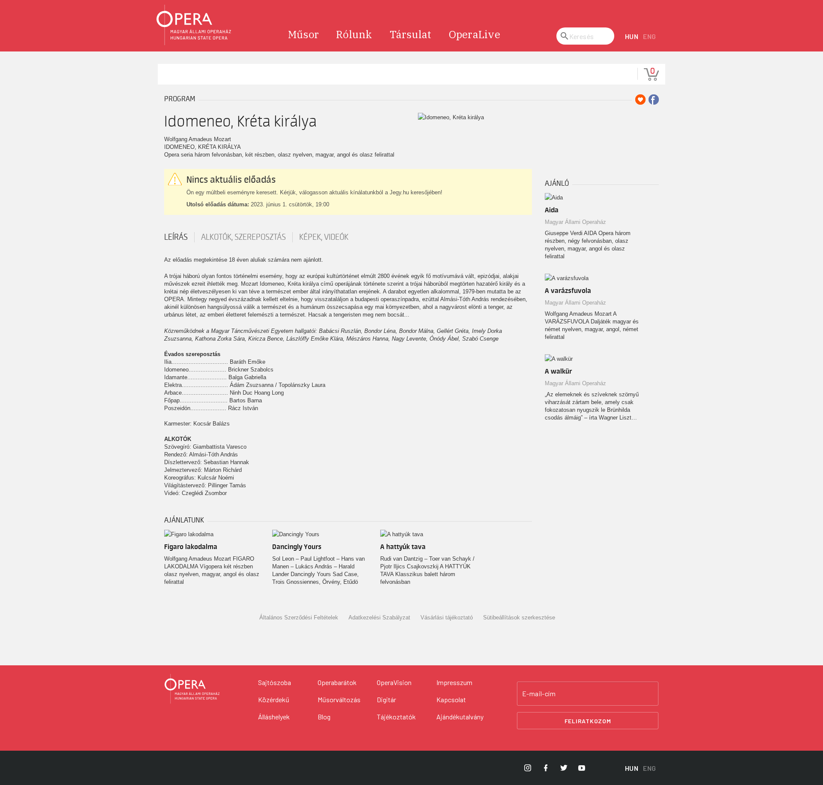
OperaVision (394, 682)
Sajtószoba (274, 682)
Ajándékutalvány (460, 717)
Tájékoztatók (396, 717)
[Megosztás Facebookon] (654, 99)
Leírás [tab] (176, 237)
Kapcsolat (451, 699)
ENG (649, 36)
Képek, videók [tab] (323, 237)
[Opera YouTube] (582, 768)
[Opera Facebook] (546, 768)
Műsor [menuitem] (303, 34)
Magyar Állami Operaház (575, 222)
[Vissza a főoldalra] (194, 25)
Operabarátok (337, 682)
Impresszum (454, 682)
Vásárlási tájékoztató (447, 617)
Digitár (386, 699)
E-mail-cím (539, 693)
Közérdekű (273, 699)
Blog (324, 717)
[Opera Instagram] (528, 768)
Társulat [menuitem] (411, 34)
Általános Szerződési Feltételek (298, 617)
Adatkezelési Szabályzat (379, 617)
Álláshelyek (274, 717)
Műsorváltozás (339, 699)
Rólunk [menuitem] (354, 34)
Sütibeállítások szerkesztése (519, 617)
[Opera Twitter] (564, 768)
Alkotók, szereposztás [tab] (243, 237)
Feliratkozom (588, 721)
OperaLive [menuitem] (474, 34)
